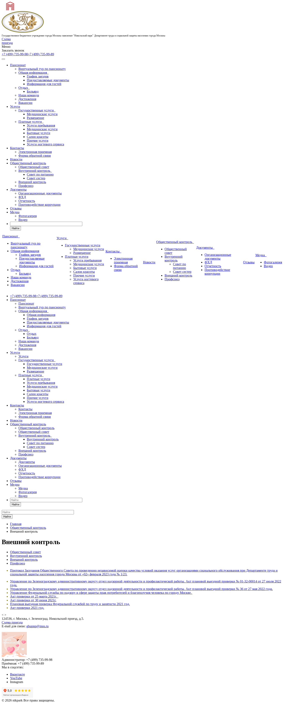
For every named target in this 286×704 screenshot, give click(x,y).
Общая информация (33, 72)
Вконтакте (17, 674)
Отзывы (16, 208)
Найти (15, 228)
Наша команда (28, 95)
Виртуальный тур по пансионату (42, 69)
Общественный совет (33, 167)
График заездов (38, 76)
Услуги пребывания (41, 125)
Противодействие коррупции (39, 204)
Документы (18, 189)
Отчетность (26, 201)
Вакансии (25, 103)
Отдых (24, 87)
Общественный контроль (28, 163)
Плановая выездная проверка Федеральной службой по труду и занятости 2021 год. (70, 604)
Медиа (14, 212)
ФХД (22, 197)
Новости (16, 159)
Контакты (17, 148)
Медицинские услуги (42, 114)
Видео (22, 219)
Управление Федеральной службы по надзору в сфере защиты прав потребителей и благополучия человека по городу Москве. (101, 592)
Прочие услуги (37, 140)
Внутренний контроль (35, 170)
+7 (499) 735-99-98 (15, 54)
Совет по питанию (40, 174)
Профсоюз (25, 186)
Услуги (15, 106)
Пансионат (18, 65)
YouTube (16, 678)
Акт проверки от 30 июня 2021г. (33, 600)
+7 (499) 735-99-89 (41, 54)
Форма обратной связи (34, 155)
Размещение (35, 118)
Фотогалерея (27, 216)
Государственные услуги (36, 110)
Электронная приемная (35, 152)
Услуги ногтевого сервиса (45, 144)
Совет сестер (36, 178)
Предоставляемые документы (48, 80)
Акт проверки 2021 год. (27, 608)
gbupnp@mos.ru (37, 626)
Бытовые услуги (38, 133)
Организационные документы (40, 193)
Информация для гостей (44, 84)
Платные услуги (31, 121)
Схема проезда (7, 41)
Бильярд (33, 91)
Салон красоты (37, 136)
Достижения (27, 99)
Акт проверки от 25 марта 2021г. (33, 596)
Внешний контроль (32, 182)
